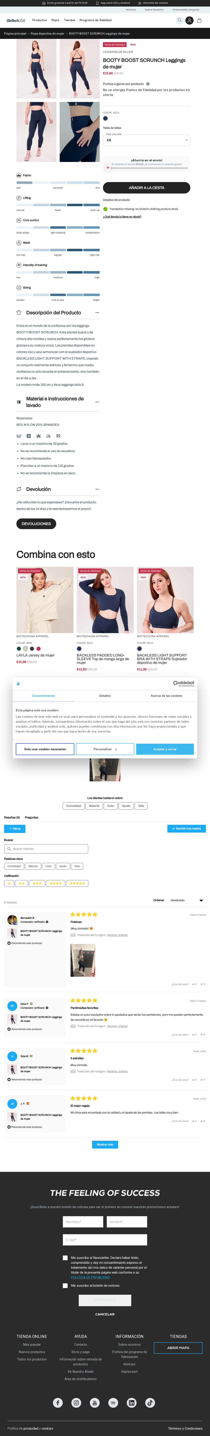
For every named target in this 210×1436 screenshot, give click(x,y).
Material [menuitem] (94, 805)
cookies (47, 1428)
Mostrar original (117, 935)
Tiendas (178, 1336)
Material (33, 866)
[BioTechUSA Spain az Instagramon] (76, 1406)
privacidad (31, 1428)
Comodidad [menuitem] (73, 805)
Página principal (15, 33)
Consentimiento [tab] (43, 695)
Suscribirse (105, 1300)
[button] (105, 766)
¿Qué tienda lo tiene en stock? (122, 216)
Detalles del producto (116, 199)
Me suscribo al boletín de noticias (95, 1286)
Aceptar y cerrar (165, 749)
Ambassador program (185, 10)
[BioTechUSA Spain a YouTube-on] (95, 1406)
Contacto (80, 1345)
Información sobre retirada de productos (80, 1361)
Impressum (129, 1372)
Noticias (131, 10)
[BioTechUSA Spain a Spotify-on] (113, 1406)
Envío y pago (81, 1352)
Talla (77, 866)
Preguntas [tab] (31, 818)
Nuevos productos (32, 1352)
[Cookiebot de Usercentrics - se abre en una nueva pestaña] (176, 684)
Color (49, 866)
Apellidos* (73, 1222)
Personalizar (103, 749)
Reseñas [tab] (12, 818)
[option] (105, 118)
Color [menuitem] (110, 805)
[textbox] (46, 848)
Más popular (32, 1345)
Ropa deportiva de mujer (47, 33)
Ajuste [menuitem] (126, 805)
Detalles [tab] (105, 695)
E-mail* (71, 1240)
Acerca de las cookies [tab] (166, 695)
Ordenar (159, 900)
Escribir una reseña (191, 830)
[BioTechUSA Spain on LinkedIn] (132, 1406)
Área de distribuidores (81, 1379)
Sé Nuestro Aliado (81, 1372)
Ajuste (63, 866)
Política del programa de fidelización (129, 1354)
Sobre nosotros (129, 1345)
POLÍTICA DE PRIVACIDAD (90, 1277)
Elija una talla (114, 134)
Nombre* (116, 1222)
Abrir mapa (178, 1348)
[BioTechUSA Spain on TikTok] (150, 1406)
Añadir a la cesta (146, 188)
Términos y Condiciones (185, 1428)
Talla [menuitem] (141, 805)
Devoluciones (36, 524)
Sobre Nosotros (154, 10)
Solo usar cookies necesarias (45, 749)
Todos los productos (32, 1359)
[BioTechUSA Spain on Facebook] (58, 1406)
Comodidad (14, 866)
